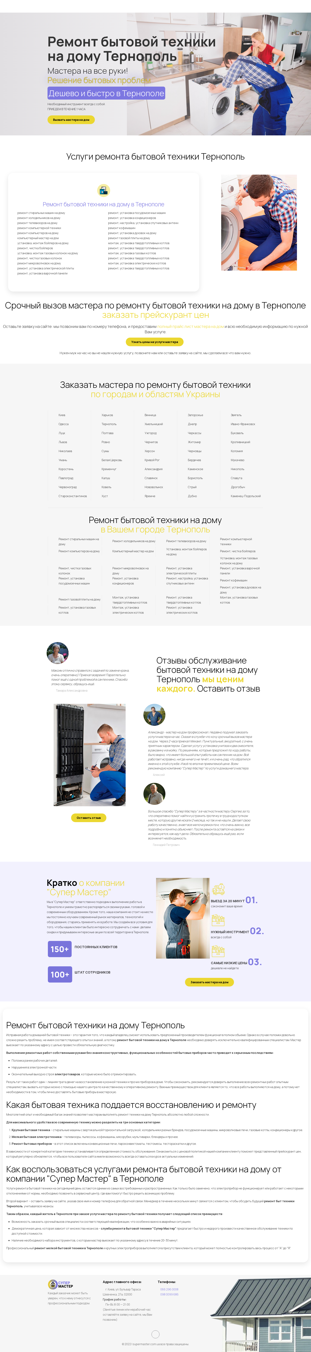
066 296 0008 (169, 1289)
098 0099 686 (169, 1294)
